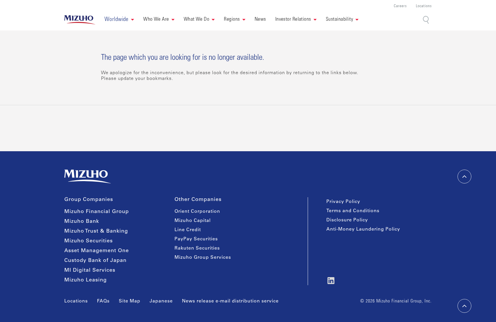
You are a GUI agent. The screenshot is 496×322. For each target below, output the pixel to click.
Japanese (161, 301)
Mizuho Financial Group (96, 211)
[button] (119, 19)
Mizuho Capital (193, 220)
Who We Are (156, 19)
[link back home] (87, 176)
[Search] (426, 20)
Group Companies (88, 199)
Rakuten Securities (197, 248)
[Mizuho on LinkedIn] (331, 280)
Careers (400, 6)
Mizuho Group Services (203, 257)
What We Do (197, 19)
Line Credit (188, 230)
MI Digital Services (89, 270)
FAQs (103, 301)
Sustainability (339, 19)
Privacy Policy (343, 202)
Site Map (129, 301)
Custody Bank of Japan (95, 260)
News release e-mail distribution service (230, 301)
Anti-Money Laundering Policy (363, 229)
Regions (232, 19)
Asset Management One (96, 251)
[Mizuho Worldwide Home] (79, 19)
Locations (424, 6)
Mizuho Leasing (85, 280)
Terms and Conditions (352, 211)
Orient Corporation (197, 211)
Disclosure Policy (347, 220)
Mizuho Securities (88, 241)
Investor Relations (293, 19)
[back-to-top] (464, 306)
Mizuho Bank (81, 221)
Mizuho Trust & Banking (96, 231)
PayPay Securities (196, 239)
